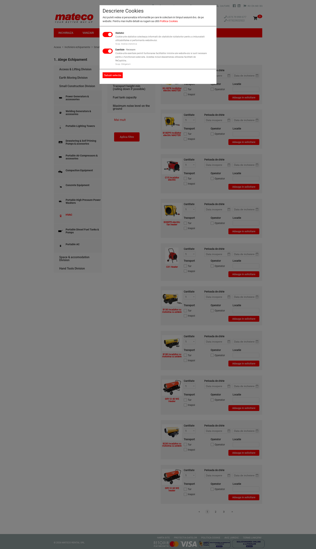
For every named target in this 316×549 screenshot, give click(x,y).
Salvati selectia (112, 75)
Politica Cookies (169, 21)
